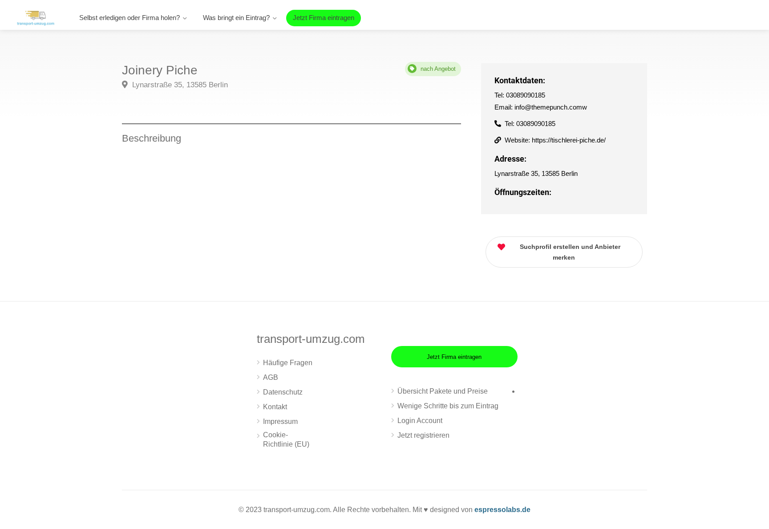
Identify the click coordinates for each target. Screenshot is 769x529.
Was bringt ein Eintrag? (236, 17)
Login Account (419, 420)
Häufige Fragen (287, 362)
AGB (270, 377)
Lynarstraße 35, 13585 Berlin (179, 85)
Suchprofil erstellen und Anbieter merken (570, 252)
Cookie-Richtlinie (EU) (286, 439)
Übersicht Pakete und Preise (442, 391)
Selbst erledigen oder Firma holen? (129, 17)
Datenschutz (283, 392)
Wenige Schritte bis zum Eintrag (447, 406)
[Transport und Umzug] (36, 17)
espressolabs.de (502, 509)
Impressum (280, 421)
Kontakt (275, 407)
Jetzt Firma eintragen (323, 17)
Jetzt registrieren (423, 435)
